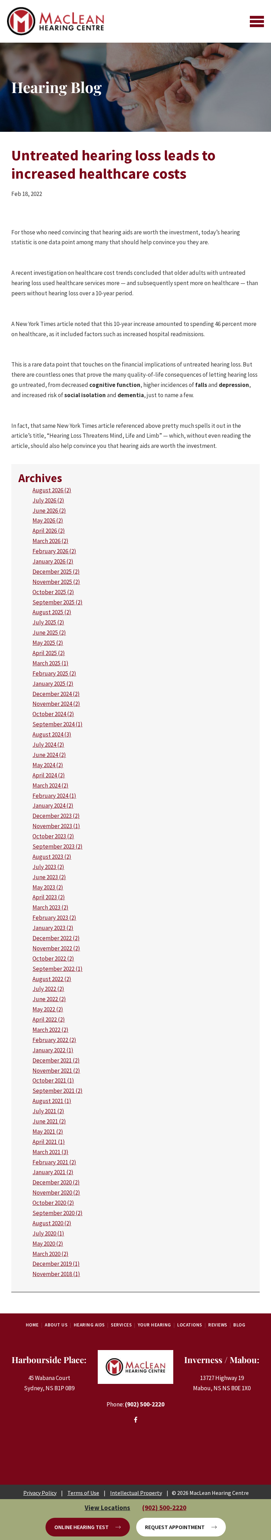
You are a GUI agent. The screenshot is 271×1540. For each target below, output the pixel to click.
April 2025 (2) (48, 653)
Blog (239, 1325)
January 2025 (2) (52, 684)
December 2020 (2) (56, 1182)
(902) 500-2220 (144, 1404)
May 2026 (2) (47, 520)
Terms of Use (83, 1492)
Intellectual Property (136, 1492)
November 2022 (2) (56, 948)
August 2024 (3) (51, 734)
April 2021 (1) (48, 1142)
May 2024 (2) (47, 765)
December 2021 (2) (56, 1060)
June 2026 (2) (49, 511)
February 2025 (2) (54, 673)
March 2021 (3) (50, 1152)
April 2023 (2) (48, 897)
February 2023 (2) (54, 918)
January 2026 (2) (52, 561)
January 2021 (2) (52, 1172)
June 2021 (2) (49, 1121)
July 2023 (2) (48, 867)
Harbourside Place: (49, 1359)
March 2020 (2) (50, 1254)
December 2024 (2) (56, 694)
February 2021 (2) (54, 1162)
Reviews (217, 1325)
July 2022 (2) (48, 989)
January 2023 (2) (52, 928)
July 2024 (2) (48, 745)
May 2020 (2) (47, 1244)
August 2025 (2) (51, 612)
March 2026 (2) (50, 541)
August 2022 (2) (51, 979)
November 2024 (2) (56, 704)
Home (32, 1325)
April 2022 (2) (48, 1019)
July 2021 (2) (48, 1111)
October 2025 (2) (53, 592)
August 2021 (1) (51, 1101)
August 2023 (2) (51, 857)
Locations (189, 1325)
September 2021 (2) (57, 1091)
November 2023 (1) (56, 826)
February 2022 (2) (54, 1040)
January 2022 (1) (52, 1050)
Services (121, 1325)
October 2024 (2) (53, 714)
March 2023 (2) (50, 907)
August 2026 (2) (51, 490)
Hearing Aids (89, 1325)
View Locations (107, 1507)
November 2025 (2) (56, 582)
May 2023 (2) (47, 887)
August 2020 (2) (51, 1223)
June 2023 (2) (49, 877)
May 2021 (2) (47, 1131)
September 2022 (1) (57, 969)
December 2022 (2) (56, 938)
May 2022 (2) (47, 1009)
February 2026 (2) (54, 551)
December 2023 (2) (56, 816)
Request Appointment (175, 1526)
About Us (56, 1325)
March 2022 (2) (50, 1030)
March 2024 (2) (50, 785)
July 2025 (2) (48, 622)
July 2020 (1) (48, 1233)
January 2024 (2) (52, 805)
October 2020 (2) (53, 1203)
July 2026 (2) (48, 500)
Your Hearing (154, 1325)
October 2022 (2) (53, 958)
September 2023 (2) (57, 846)
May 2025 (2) (47, 643)
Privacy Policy (39, 1492)
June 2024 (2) (49, 755)
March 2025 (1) (50, 663)
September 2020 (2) (57, 1213)
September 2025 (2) (57, 602)
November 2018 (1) (56, 1274)
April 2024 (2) (48, 775)
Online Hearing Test (81, 1526)
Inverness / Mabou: (221, 1359)
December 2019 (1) (56, 1264)
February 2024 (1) (54, 796)
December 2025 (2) (56, 571)
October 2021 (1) (53, 1080)
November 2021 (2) (56, 1070)
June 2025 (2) (49, 632)
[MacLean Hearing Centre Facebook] (136, 1420)
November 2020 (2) (56, 1192)
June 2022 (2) (49, 999)
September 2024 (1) (57, 724)
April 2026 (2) (48, 531)
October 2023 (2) (53, 836)
